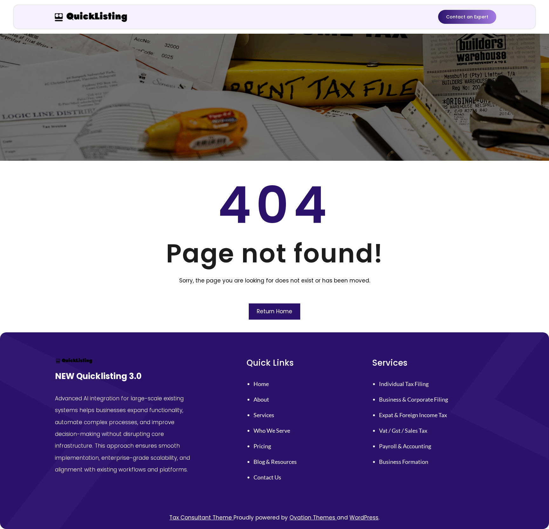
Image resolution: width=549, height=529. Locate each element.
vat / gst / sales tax (403, 430)
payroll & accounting (405, 446)
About (261, 399)
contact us (267, 477)
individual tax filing (404, 383)
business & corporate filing (413, 399)
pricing (262, 446)
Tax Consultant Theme (201, 517)
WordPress (363, 517)
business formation (403, 461)
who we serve (272, 430)
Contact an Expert (467, 17)
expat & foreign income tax (413, 414)
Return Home (274, 311)
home (261, 383)
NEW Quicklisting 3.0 (98, 376)
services (264, 414)
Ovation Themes (313, 517)
